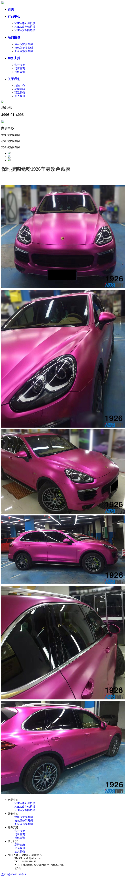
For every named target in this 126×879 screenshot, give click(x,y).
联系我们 (19, 92)
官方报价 (19, 65)
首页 (11, 9)
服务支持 (14, 58)
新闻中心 (19, 85)
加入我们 (19, 96)
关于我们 (14, 79)
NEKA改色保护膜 (24, 26)
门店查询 (19, 68)
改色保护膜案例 (23, 47)
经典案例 (14, 37)
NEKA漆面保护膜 (24, 23)
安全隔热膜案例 (23, 51)
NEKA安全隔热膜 (24, 30)
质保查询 (19, 71)
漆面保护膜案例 (23, 44)
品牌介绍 (19, 89)
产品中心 (14, 16)
